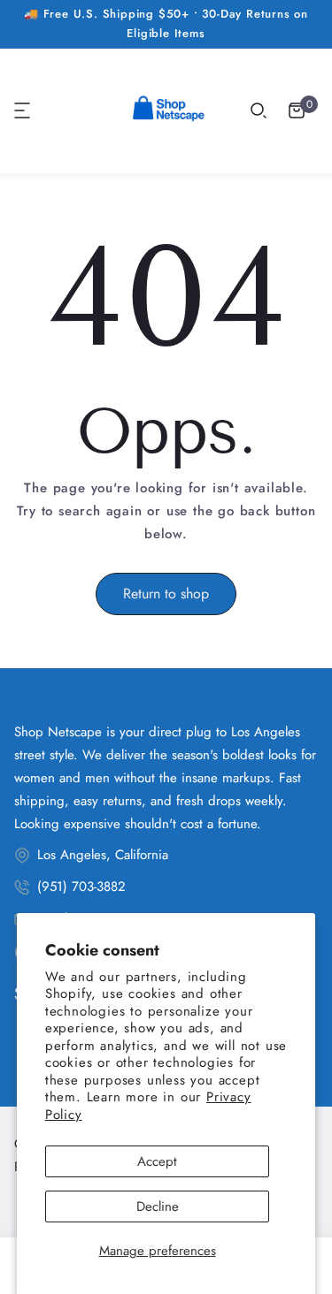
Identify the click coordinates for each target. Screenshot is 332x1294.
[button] (23, 110)
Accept (157, 1161)
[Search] (258, 110)
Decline (157, 1206)
